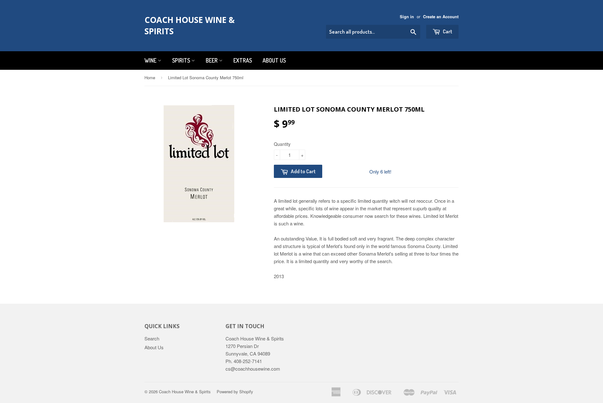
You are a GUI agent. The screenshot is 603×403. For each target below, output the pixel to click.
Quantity (282, 144)
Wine (151, 60)
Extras (242, 60)
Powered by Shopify (235, 392)
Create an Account (441, 16)
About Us (274, 60)
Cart (447, 31)
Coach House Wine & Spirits (189, 25)
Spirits (181, 60)
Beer (212, 60)
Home (149, 77)
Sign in (407, 16)
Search (151, 338)
